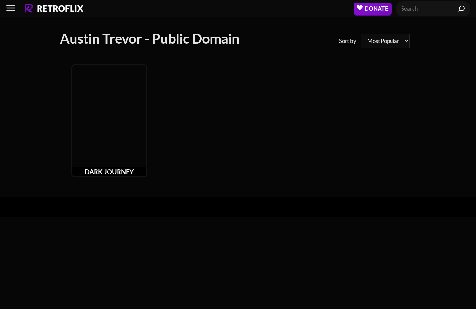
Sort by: (348, 40)
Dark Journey (109, 172)
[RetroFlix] (54, 8)
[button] (10, 8)
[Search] (461, 8)
